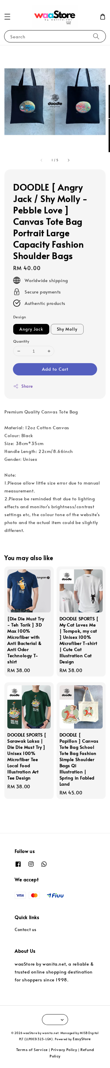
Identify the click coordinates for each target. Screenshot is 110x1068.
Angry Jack (31, 329)
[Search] (96, 36)
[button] (7, 16)
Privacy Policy (64, 1049)
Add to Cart (55, 369)
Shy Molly (67, 329)
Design (19, 317)
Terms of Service (32, 1049)
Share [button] (27, 386)
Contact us (25, 929)
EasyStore (82, 1038)
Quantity (21, 341)
